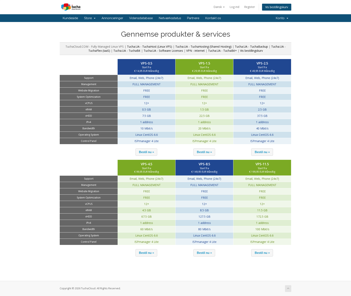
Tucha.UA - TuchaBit (126, 51)
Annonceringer (112, 18)
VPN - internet (195, 51)
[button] (146, 152)
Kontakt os (213, 18)
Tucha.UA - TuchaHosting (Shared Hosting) (203, 46)
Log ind (234, 7)
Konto (281, 18)
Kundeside (70, 18)
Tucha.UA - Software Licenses (163, 51)
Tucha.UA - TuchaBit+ (222, 51)
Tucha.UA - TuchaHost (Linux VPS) (149, 46)
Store (88, 18)
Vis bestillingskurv (276, 7)
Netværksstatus (170, 18)
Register (249, 7)
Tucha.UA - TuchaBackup (251, 46)
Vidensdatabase (141, 18)
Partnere (193, 18)
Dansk (218, 7)
